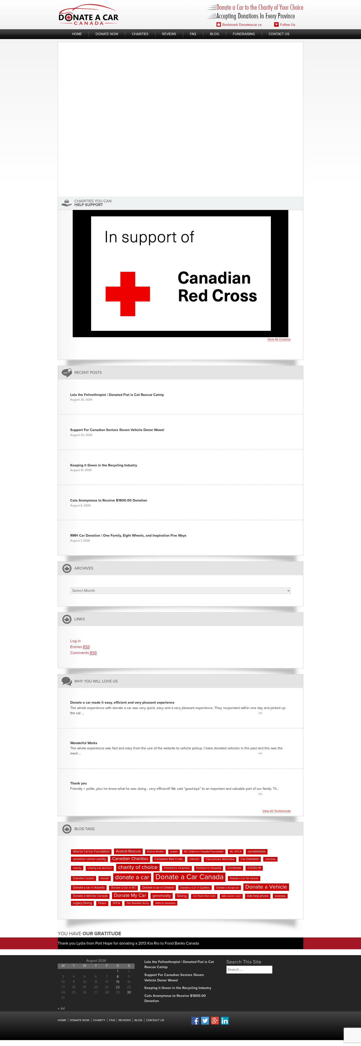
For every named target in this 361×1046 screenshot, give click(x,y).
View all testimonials (277, 811)
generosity (162, 896)
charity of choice (138, 867)
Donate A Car (89, 14)
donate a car (132, 877)
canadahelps (256, 851)
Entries (80, 647)
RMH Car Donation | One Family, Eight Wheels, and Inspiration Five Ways (128, 535)
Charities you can (92, 203)
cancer (194, 859)
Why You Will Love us (96, 681)
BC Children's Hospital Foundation (203, 852)
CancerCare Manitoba (220, 859)
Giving (182, 896)
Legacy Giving (82, 903)
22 (118, 987)
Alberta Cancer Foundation (91, 851)
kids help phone (257, 896)
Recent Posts (88, 373)
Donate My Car (130, 895)
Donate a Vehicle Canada (90, 896)
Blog (214, 34)
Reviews (169, 34)
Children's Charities (177, 868)
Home (77, 34)
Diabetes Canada (83, 878)
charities (270, 859)
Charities (140, 34)
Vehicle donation (165, 903)
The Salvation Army (137, 903)
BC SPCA (235, 851)
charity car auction (100, 868)
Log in (75, 641)
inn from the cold (204, 896)
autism (174, 852)
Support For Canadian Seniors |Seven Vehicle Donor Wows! (117, 430)
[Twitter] (205, 1024)
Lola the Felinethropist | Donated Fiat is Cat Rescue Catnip (117, 395)
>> (260, 713)
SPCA (116, 903)
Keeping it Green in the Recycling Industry (103, 465)
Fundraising (244, 34)
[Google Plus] (214, 1024)
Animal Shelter (155, 852)
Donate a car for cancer (244, 878)
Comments (83, 653)
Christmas (234, 868)
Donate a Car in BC (123, 887)
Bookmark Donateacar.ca (242, 25)
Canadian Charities (130, 859)
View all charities (279, 339)
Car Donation (250, 859)
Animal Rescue (128, 851)
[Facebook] (195, 1024)
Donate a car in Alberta (89, 887)
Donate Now (107, 34)
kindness (280, 896)
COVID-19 (254, 868)
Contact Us (279, 34)
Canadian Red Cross (168, 859)
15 (117, 982)
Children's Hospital (208, 868)
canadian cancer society (89, 859)
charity (77, 868)
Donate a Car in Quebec (195, 887)
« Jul (61, 1008)
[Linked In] (224, 1024)
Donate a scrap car (227, 887)
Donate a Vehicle (266, 887)
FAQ (193, 34)
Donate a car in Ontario (158, 887)
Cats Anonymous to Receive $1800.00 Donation (108, 500)
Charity (99, 1020)
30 (129, 992)
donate (104, 878)
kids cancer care (231, 896)
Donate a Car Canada (189, 877)
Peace (102, 903)
